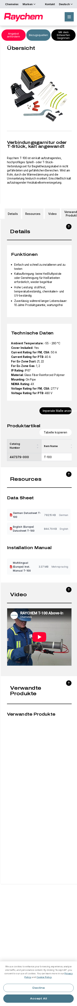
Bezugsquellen (38, 35)
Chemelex (11, 4)
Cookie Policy (44, 977)
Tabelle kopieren (55, 432)
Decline (38, 987)
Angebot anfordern (13, 35)
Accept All (38, 998)
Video (52, 213)
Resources (32, 213)
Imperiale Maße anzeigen (57, 410)
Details (13, 213)
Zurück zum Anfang (69, 226)
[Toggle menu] (69, 16)
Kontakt (50, 4)
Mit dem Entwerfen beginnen (63, 35)
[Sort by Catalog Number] (38, 446)
